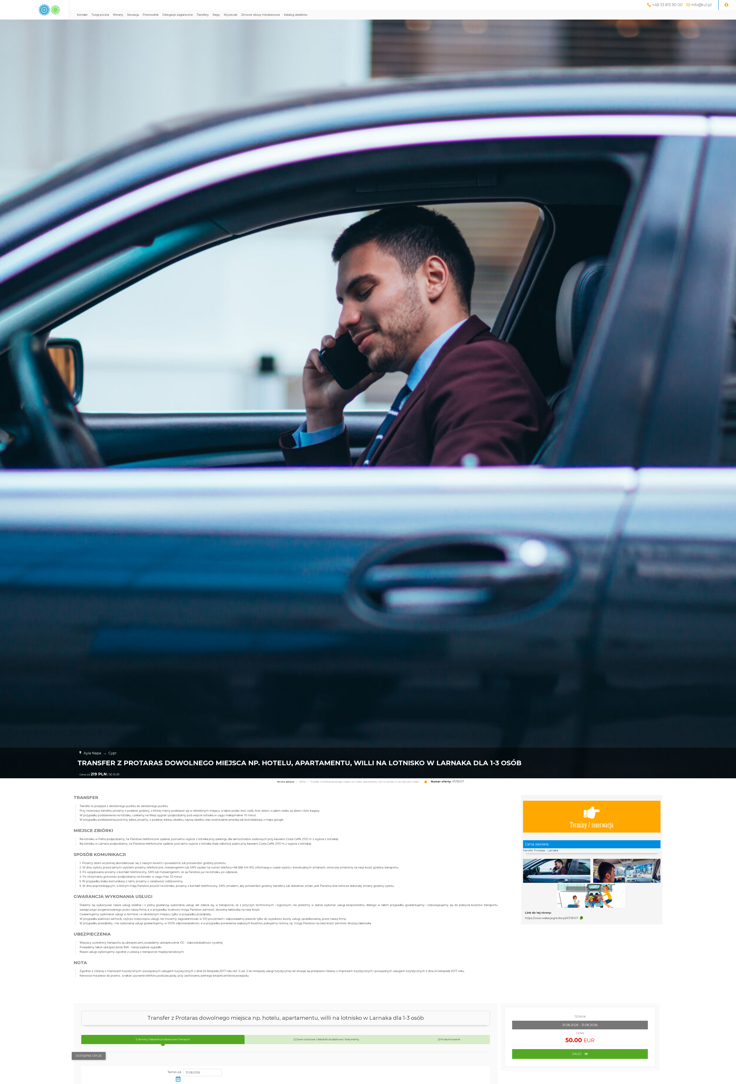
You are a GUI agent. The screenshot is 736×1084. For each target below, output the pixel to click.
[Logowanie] (726, 5)
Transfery (203, 14)
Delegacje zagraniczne (177, 14)
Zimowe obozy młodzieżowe (260, 14)
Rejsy (216, 14)
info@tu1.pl (701, 4)
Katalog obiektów (295, 14)
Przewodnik (151, 14)
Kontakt (82, 14)
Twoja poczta (100, 14)
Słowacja (133, 14)
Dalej (577, 1054)
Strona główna (285, 781)
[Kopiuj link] (581, 918)
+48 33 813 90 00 (667, 4)
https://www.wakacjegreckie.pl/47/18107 (551, 918)
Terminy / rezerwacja (592, 824)
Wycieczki (230, 14)
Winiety (118, 14)
